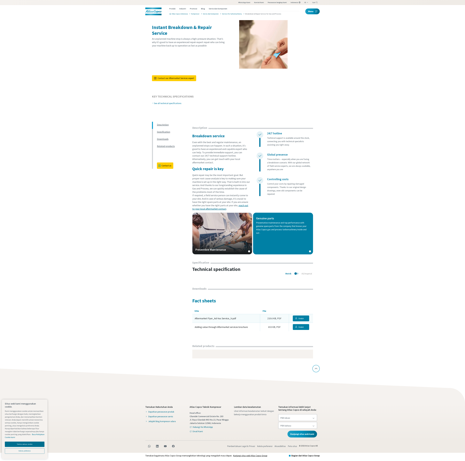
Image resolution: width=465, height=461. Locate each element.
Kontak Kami (259, 2)
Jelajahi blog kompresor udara (162, 421)
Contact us (166, 165)
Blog (203, 8)
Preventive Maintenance (222, 233)
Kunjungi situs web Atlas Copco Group (250, 455)
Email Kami (198, 431)
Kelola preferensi (264, 446)
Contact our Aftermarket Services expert (176, 78)
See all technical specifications (167, 103)
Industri (182, 8)
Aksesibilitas (280, 446)
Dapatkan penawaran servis (160, 416)
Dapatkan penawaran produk (161, 411)
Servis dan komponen (218, 8)
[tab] (173, 125)
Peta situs (292, 446)
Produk (172, 8)
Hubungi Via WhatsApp (203, 427)
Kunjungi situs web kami (302, 434)
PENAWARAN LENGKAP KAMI (277, 2)
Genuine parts (283, 233)
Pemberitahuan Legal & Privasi (241, 446)
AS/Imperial (307, 273)
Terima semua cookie (24, 444)
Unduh (301, 318)
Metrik (288, 273)
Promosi (193, 8)
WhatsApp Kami (244, 2)
